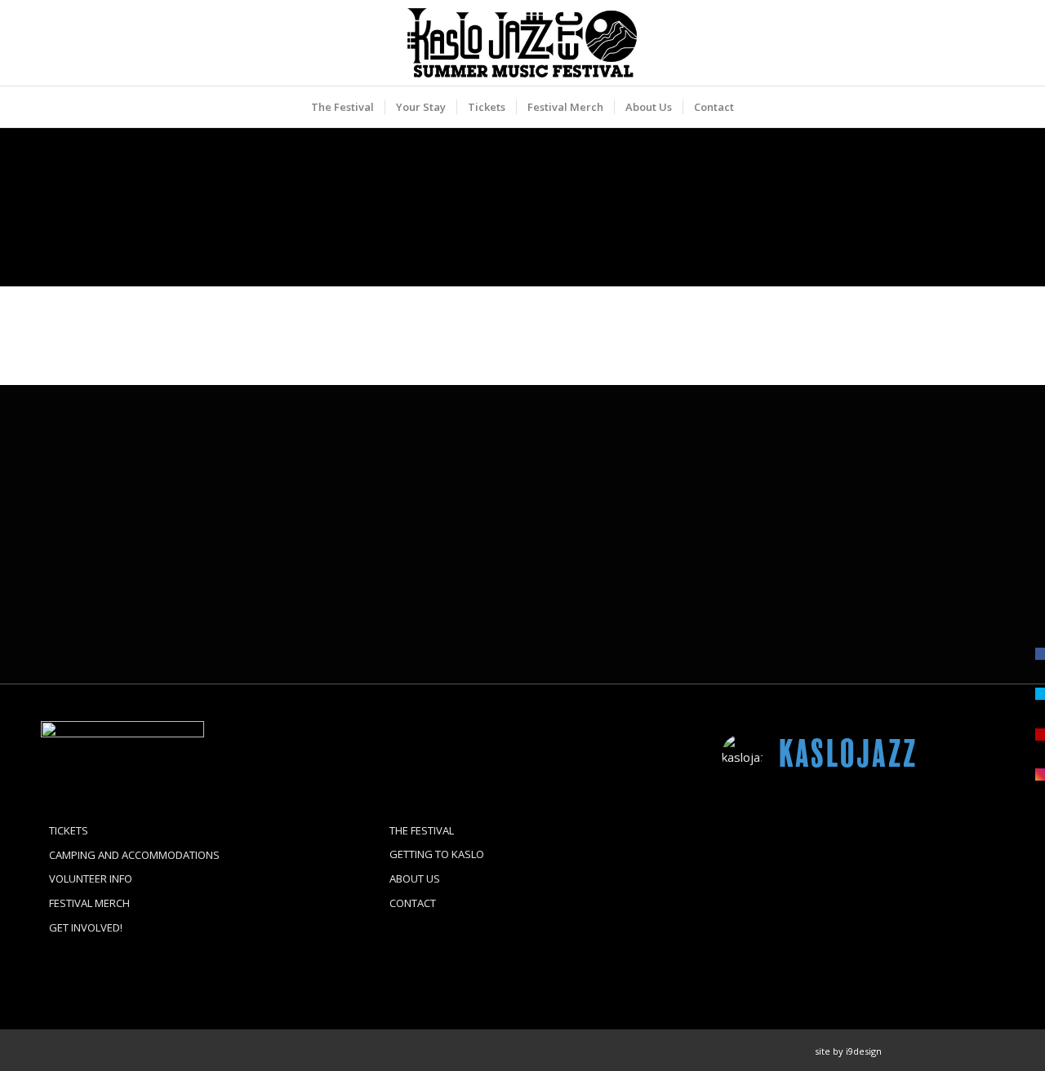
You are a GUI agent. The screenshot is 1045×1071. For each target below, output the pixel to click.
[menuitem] (342, 106)
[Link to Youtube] (992, 1050)
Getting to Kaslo (436, 854)
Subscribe (581, 617)
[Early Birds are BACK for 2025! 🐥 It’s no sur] (863, 938)
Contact (412, 903)
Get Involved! (85, 927)
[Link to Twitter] (967, 1050)
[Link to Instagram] (943, 1050)
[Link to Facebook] (918, 1050)
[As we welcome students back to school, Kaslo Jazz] (959, 938)
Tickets (68, 830)
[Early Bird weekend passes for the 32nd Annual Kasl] (766, 938)
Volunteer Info (90, 878)
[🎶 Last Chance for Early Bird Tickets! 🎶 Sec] (863, 880)
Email (566, 547)
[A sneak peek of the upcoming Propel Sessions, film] (863, 823)
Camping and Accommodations (134, 855)
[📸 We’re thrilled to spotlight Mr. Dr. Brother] (959, 823)
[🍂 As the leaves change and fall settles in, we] (766, 823)
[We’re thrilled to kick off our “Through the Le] (959, 880)
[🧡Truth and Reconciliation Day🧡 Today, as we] (766, 880)
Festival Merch (89, 903)
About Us (414, 878)
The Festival (421, 830)
